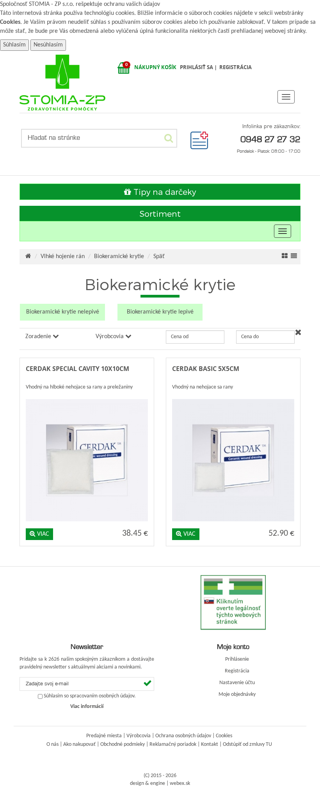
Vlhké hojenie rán (63, 256)
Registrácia (237, 671)
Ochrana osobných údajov (183, 736)
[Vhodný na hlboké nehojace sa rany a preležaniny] (87, 397)
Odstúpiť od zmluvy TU (247, 744)
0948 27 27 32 (270, 139)
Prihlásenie (237, 659)
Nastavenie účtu (237, 683)
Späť (159, 256)
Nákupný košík (155, 67)
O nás (52, 744)
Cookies (10, 22)
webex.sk (180, 783)
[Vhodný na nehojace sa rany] (233, 397)
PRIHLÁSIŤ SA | (199, 67)
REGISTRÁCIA (235, 67)
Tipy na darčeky (163, 191)
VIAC (42, 534)
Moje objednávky (237, 694)
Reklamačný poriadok (172, 744)
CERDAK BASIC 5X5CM (205, 368)
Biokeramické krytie (119, 256)
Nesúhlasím (48, 45)
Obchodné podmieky (122, 744)
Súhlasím (14, 45)
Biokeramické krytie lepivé (160, 312)
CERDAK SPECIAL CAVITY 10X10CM (77, 368)
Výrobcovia (138, 736)
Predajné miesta (104, 736)
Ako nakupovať (79, 744)
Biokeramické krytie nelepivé (62, 312)
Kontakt (209, 744)
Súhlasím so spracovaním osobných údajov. (90, 696)
